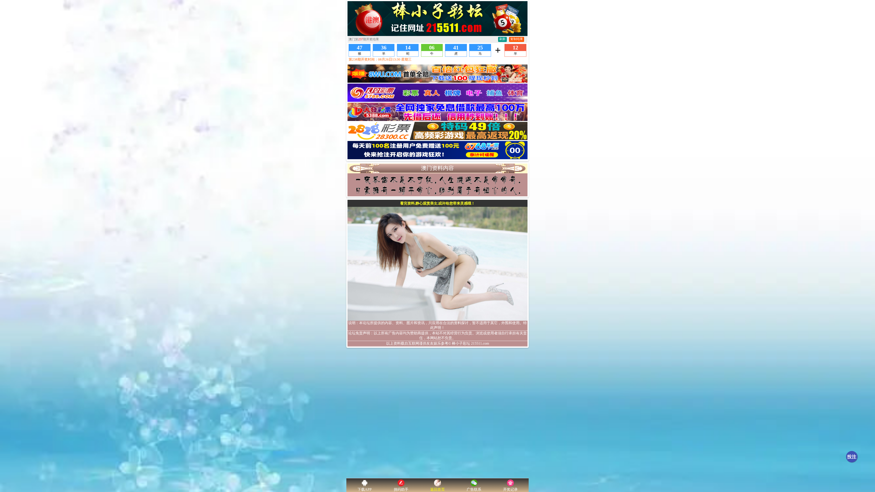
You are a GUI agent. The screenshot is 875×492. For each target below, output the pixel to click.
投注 (851, 456)
